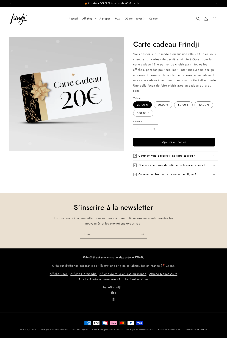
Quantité (137, 121)
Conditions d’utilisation (195, 329)
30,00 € (163, 105)
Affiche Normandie (83, 274)
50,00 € (183, 105)
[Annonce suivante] (216, 3)
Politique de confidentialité (54, 329)
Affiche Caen (59, 274)
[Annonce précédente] (10, 3)
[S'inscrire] (143, 234)
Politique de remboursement (140, 329)
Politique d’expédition (169, 329)
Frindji (32, 329)
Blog (113, 292)
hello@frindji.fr (113, 287)
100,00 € (143, 113)
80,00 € (203, 105)
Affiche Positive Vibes (133, 279)
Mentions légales (80, 329)
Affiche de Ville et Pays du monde (122, 274)
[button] (88, 19)
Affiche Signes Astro (163, 274)
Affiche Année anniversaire (97, 279)
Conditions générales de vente (107, 329)
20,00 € (142, 105)
